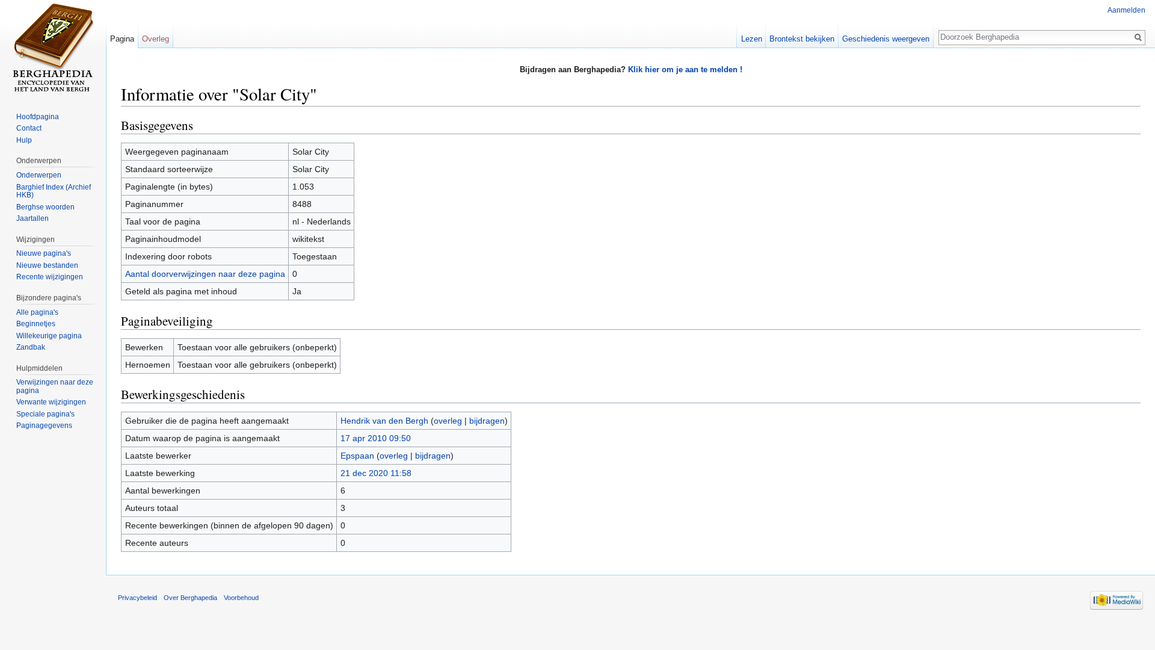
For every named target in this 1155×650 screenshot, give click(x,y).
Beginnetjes (35, 324)
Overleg (155, 38)
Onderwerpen (38, 175)
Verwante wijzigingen (51, 402)
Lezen (751, 38)
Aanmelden (1126, 10)
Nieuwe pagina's (43, 253)
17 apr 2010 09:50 (375, 438)
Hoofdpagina (37, 117)
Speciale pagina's (45, 414)
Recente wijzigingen (49, 277)
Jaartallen (32, 218)
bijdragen (487, 421)
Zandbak (30, 347)
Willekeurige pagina (49, 336)
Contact (29, 128)
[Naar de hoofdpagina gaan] (53, 48)
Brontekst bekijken (801, 38)
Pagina (122, 38)
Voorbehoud (241, 597)
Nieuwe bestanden (47, 265)
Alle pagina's (37, 312)
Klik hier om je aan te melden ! (685, 69)
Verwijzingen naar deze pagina (54, 386)
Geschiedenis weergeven (885, 38)
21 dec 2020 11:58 (375, 473)
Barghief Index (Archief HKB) (53, 191)
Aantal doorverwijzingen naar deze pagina (205, 274)
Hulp (24, 140)
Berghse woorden (45, 207)
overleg (448, 421)
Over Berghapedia (190, 597)
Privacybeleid (137, 597)
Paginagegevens (44, 425)
